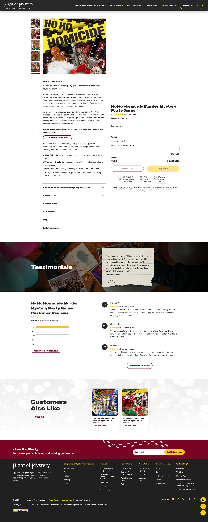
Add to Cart (127, 168)
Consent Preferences (83, 500)
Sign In (186, 5)
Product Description (52, 81)
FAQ (45, 220)
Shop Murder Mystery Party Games (90, 5)
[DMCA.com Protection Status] (20, 510)
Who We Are (151, 5)
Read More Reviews (140, 365)
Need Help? (169, 5)
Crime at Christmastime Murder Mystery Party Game (133, 420)
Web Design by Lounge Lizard (61, 500)
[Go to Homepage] (31, 465)
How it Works (115, 5)
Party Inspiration (51, 228)
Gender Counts (50, 204)
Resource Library (134, 5)
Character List (49, 196)
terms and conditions (170, 187)
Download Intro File (57, 137)
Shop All (39, 417)
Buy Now (163, 168)
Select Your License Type (121, 145)
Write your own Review (46, 350)
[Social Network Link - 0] (173, 499)
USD (99, 426)
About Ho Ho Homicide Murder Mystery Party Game (66, 187)
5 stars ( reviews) (129, 115)
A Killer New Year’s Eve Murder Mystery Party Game (103, 420)
